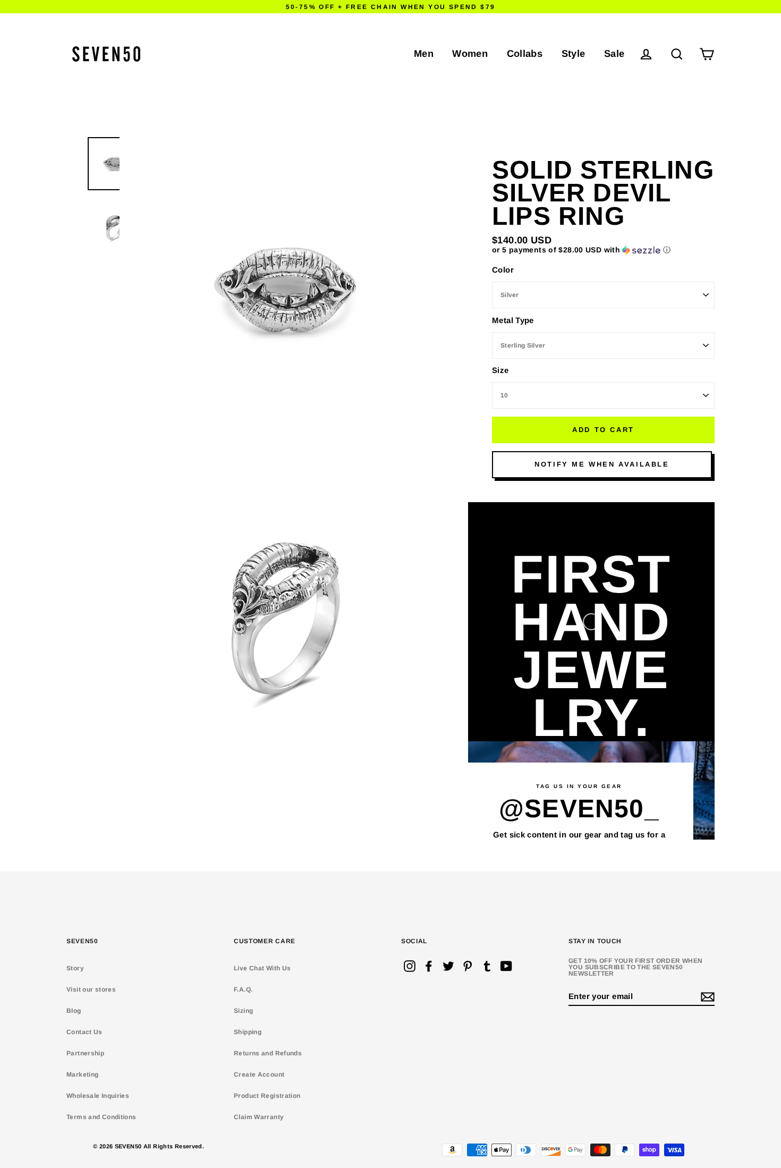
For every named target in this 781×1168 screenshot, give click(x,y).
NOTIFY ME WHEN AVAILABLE (601, 464)
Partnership (85, 1053)
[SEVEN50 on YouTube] (506, 966)
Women (470, 53)
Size (500, 370)
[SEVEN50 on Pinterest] (467, 966)
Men (424, 53)
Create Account (259, 1074)
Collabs (525, 53)
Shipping (247, 1032)
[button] (603, 250)
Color (503, 270)
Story (75, 968)
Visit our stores (91, 989)
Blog (73, 1010)
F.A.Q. (243, 989)
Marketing (82, 1074)
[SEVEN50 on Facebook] (429, 966)
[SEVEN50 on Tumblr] (487, 966)
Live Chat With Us (262, 968)
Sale (614, 53)
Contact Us (84, 1032)
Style (573, 53)
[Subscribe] (706, 996)
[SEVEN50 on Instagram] (409, 966)
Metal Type (513, 320)
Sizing (243, 1010)
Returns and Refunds (268, 1053)
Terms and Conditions (101, 1117)
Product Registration (267, 1095)
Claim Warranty (259, 1117)
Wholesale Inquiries (97, 1095)
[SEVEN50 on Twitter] (448, 966)
